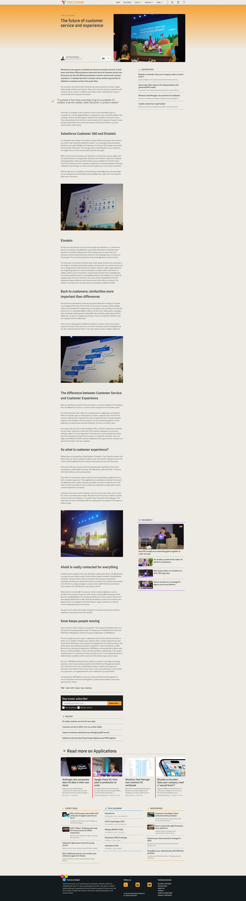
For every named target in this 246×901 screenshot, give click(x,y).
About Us (161, 888)
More (159, 2)
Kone (82, 688)
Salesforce (88, 688)
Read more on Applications (92, 750)
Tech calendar (115, 808)
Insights (148, 2)
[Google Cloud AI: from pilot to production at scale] (107, 766)
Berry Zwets (129, 795)
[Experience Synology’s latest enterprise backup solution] (150, 817)
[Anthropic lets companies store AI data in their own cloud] (76, 766)
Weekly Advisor (86, 707)
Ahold (68, 688)
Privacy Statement (165, 895)
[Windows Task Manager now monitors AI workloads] (139, 766)
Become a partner (164, 884)
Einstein (77, 688)
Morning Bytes (71, 707)
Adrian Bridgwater (163, 795)
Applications (70, 16)
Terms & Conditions (165, 893)
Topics (137, 2)
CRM (72, 688)
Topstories (127, 2)
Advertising (162, 886)
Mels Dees (65, 795)
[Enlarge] (120, 189)
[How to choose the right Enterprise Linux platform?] (150, 829)
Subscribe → (115, 703)
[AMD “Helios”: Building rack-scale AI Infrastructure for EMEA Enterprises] (65, 833)
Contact (161, 891)
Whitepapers (156, 808)
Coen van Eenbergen (101, 795)
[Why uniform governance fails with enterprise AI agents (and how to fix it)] (65, 818)
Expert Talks (71, 808)
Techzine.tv (147, 520)
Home (118, 2)
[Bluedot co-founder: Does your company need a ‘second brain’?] (170, 766)
